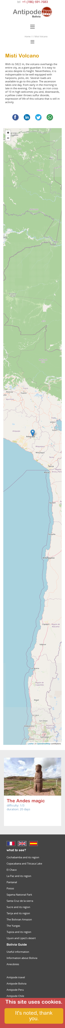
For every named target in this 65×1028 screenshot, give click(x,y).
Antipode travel (16, 977)
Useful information (18, 951)
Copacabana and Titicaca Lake (24, 863)
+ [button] (8, 133)
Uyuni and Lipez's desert (21, 938)
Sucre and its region (18, 907)
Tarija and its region (18, 913)
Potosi (10, 888)
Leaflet (30, 743)
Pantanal (12, 882)
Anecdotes (13, 964)
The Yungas (13, 925)
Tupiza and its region (19, 932)
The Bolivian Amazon (19, 919)
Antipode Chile (15, 996)
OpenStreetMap (43, 743)
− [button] (8, 138)
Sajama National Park (19, 894)
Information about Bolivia (22, 958)
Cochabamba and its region (23, 857)
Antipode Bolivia (16, 983)
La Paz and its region (19, 876)
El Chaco (12, 869)
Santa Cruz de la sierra (20, 900)
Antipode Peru (15, 989)
